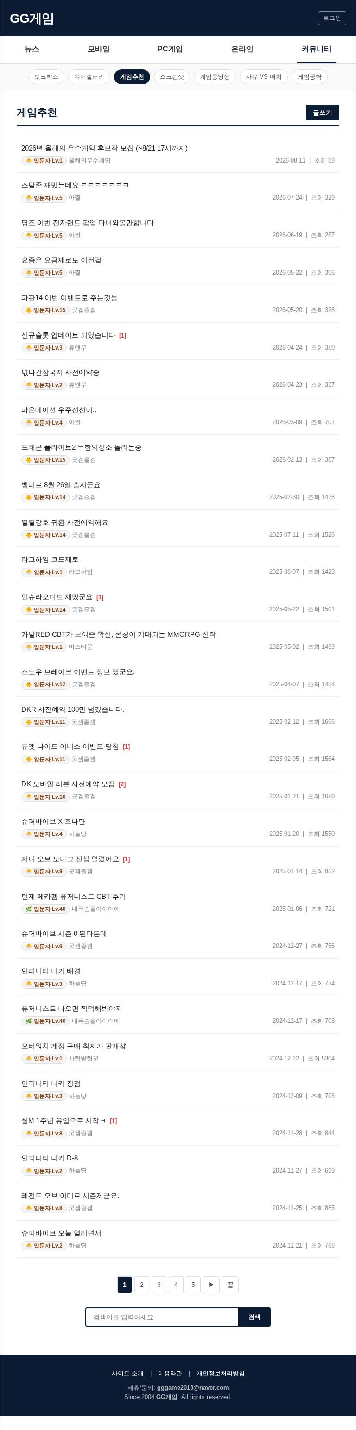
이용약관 (170, 1373)
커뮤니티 (316, 49)
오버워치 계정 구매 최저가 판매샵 (73, 1046)
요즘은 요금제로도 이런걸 (61, 260)
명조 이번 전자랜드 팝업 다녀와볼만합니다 (87, 222)
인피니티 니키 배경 (51, 971)
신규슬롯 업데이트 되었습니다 (73, 335)
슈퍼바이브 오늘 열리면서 (61, 1233)
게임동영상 (215, 76)
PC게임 (170, 49)
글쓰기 (322, 112)
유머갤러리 (89, 76)
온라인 (242, 49)
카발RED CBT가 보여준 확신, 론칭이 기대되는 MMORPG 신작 (118, 634)
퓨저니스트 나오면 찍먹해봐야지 (71, 1008)
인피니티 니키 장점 (51, 1083)
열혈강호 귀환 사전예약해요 (64, 522)
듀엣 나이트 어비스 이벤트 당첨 (75, 746)
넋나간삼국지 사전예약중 (60, 372)
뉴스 (32, 49)
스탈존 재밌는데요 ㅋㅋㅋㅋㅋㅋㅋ (75, 185)
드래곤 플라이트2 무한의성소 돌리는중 (81, 447)
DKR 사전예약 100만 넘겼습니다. (72, 709)
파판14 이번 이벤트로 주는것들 (69, 297)
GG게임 (32, 18)
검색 (254, 1316)
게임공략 (310, 76)
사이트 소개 (128, 1373)
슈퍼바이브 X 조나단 (53, 821)
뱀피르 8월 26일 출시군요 (61, 485)
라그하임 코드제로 (50, 559)
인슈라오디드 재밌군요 (62, 597)
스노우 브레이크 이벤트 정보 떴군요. (78, 672)
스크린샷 (172, 76)
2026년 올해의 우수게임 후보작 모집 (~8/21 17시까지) (104, 148)
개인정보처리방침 (221, 1373)
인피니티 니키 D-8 (49, 1158)
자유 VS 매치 (264, 76)
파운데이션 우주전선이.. (58, 410)
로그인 (332, 17)
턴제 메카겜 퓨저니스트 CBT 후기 (73, 896)
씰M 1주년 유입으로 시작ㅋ (69, 1120)
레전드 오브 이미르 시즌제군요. (70, 1195)
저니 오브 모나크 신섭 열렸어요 (75, 859)
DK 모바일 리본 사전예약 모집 (73, 784)
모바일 (99, 49)
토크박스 (46, 76)
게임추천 (132, 76)
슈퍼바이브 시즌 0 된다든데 (64, 933)
